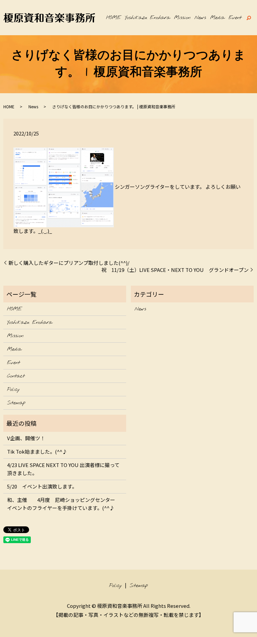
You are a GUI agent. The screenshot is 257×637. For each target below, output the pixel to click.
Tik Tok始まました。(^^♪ (37, 451)
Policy (13, 389)
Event (235, 17)
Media (217, 17)
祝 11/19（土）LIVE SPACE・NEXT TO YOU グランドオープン (175, 269)
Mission (182, 17)
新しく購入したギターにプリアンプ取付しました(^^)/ (69, 262)
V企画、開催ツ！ (26, 438)
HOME (113, 17)
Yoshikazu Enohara (147, 17)
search (249, 18)
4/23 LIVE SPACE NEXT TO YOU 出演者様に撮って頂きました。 (63, 468)
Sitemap (16, 403)
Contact (16, 376)
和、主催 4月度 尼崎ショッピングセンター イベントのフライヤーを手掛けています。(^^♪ (63, 503)
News (200, 17)
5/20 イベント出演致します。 (42, 486)
